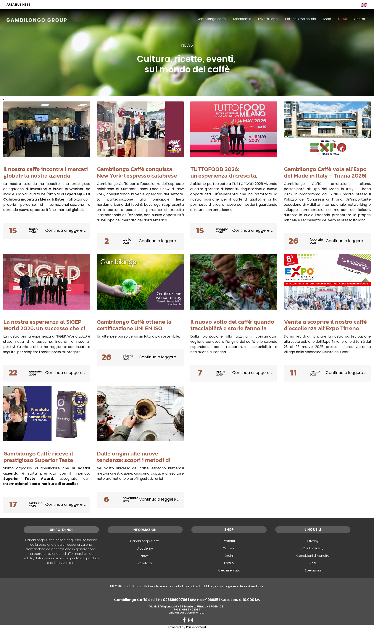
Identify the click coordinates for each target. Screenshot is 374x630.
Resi (313, 563)
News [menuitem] (342, 18)
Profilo (229, 563)
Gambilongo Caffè (145, 541)
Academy (145, 548)
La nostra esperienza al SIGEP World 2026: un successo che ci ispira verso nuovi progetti (44, 328)
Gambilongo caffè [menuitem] (211, 18)
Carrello (229, 548)
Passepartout (196, 627)
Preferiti (229, 541)
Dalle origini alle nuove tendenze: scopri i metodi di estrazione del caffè (134, 460)
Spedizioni (313, 570)
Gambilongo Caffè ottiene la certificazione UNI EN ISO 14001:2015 (134, 328)
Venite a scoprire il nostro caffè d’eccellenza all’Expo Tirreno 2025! (325, 328)
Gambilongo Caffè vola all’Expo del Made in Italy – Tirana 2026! (325, 172)
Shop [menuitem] (327, 18)
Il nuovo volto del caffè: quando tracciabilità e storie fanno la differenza (232, 328)
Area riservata (229, 570)
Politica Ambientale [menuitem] (300, 18)
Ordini (229, 555)
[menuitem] (364, 4)
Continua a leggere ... (65, 230)
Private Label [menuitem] (268, 18)
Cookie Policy (312, 548)
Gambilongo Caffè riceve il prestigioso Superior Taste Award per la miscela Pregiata (42, 460)
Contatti (145, 563)
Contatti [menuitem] (360, 18)
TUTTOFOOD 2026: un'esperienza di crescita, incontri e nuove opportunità (229, 176)
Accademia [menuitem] (242, 18)
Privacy (312, 541)
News (145, 555)
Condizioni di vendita (312, 555)
